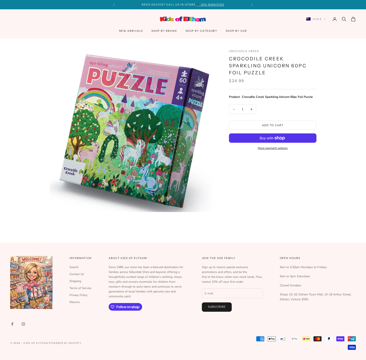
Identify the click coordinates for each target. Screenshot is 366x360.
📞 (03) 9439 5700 (210, 4)
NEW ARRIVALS (131, 30)
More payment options (273, 148)
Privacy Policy (78, 295)
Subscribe (217, 307)
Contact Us (76, 274)
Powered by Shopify (65, 343)
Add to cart (272, 125)
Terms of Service (80, 288)
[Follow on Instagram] (23, 324)
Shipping (75, 281)
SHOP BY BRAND (164, 30)
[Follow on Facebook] (12, 324)
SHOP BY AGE (236, 30)
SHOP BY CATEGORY (202, 30)
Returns (74, 302)
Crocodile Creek (244, 51)
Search (73, 267)
